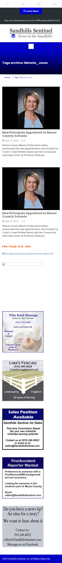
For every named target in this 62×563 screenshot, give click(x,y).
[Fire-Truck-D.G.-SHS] (28, 253)
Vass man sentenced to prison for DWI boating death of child (32, 20)
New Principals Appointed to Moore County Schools (29, 134)
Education (12, 208)
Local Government (16, 127)
